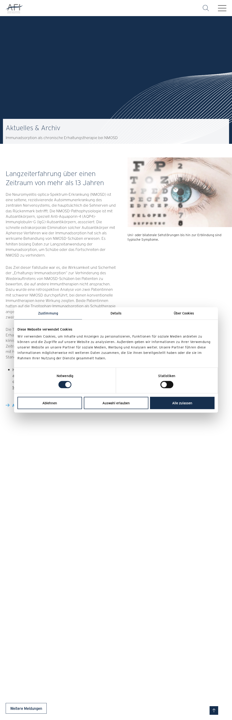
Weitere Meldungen (26, 708)
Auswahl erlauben (116, 403)
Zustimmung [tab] (48, 313)
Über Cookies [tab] (184, 313)
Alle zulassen (182, 403)
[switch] (166, 384)
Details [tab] (116, 313)
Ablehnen (49, 403)
